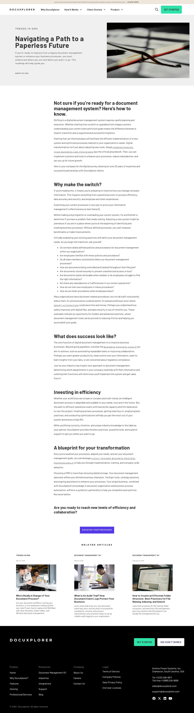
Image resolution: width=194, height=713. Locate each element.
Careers (77, 678)
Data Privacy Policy (112, 682)
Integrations (45, 683)
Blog (41, 694)
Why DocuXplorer (50, 9)
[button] (73, 9)
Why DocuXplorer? (19, 678)
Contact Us (79, 683)
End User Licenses (111, 687)
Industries (44, 678)
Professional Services (21, 694)
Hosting (14, 688)
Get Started (171, 9)
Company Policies (111, 676)
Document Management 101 (52, 672)
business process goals (120, 347)
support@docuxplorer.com (165, 691)
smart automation (66, 305)
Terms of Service (111, 671)
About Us (78, 672)
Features (14, 683)
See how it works (170, 642)
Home (13, 672)
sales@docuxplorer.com (164, 685)
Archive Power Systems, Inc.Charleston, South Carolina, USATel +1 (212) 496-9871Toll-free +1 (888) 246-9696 (168, 674)
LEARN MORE (133, 2)
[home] (22, 9)
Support (43, 688)
